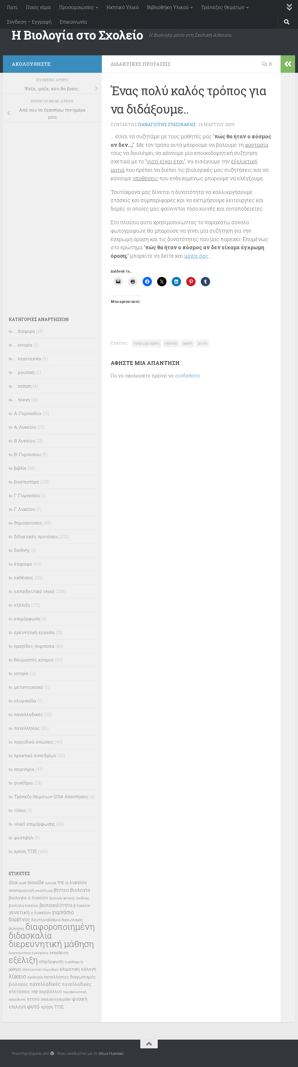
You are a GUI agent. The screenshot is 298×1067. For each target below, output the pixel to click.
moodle (35, 882)
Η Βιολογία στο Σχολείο (77, 35)
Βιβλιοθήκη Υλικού (168, 7)
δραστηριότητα (20, 953)
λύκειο (17, 976)
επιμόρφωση (27, 618)
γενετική (19, 912)
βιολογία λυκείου (23, 905)
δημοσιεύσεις (28, 523)
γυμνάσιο (63, 912)
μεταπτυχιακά (28, 687)
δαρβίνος (19, 919)
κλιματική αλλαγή (78, 969)
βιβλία (20, 468)
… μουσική (24, 372)
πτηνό (33, 999)
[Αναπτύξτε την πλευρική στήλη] (288, 64)
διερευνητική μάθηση (51, 943)
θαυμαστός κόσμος (34, 660)
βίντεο (61, 890)
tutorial (50, 883)
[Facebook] (89, 63)
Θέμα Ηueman (111, 1053)
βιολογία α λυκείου (28, 897)
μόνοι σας (196, 255)
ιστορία (21, 673)
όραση (187, 343)
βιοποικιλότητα (56, 905)
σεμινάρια (24, 769)
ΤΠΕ (60, 882)
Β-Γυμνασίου (27, 454)
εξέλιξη (171, 343)
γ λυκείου (41, 912)
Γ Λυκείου (24, 509)
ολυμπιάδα (25, 701)
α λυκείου (76, 882)
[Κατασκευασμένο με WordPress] (52, 1053)
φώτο (202, 343)
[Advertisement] (52, 215)
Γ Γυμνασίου (27, 495)
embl (22, 883)
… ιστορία (23, 345)
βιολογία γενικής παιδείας (69, 898)
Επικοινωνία (73, 22)
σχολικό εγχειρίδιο (56, 999)
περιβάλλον (50, 991)
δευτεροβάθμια (46, 919)
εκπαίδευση (59, 952)
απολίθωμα (44, 890)
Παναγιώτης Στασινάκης (167, 124)
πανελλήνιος (27, 728)
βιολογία (80, 890)
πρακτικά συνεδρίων (35, 755)
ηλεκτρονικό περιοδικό (40, 969)
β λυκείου (81, 905)
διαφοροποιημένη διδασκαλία (52, 931)
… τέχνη (22, 399)
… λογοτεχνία (27, 358)
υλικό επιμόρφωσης (34, 824)
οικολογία (35, 977)
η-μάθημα (72, 962)
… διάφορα (24, 331)
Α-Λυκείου (25, 427)
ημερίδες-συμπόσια (34, 646)
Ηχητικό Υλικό (123, 7)
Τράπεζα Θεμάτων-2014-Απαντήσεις (51, 796)
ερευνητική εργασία (34, 632)
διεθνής (22, 550)
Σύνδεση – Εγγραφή (29, 22)
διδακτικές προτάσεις (141, 64)
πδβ (34, 991)
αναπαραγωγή (21, 890)
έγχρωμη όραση (146, 343)
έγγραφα (23, 564)
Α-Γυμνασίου (27, 413)
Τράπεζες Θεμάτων (222, 7)
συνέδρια (23, 783)
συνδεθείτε (187, 375)
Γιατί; (12, 7)
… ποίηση (22, 386)
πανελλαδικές (28, 714)
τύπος (20, 810)
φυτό (33, 1006)
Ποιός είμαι (38, 7)
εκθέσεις (23, 577)
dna (13, 882)
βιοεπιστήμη (26, 482)
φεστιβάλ (23, 837)
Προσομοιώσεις (76, 7)
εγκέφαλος (40, 953)
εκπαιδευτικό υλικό (34, 591)
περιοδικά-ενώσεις (34, 742)
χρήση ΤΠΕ (25, 851)
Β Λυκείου (24, 441)
